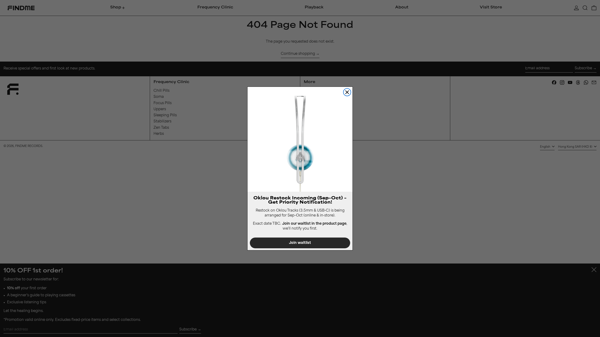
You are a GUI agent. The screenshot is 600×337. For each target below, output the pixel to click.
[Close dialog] (347, 92)
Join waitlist (300, 243)
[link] (300, 139)
